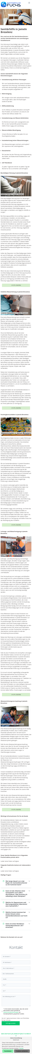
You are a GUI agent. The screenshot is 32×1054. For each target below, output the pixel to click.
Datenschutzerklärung (16, 1038)
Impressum (16, 1040)
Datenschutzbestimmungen (11, 1012)
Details (21, 1048)
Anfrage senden (11, 1023)
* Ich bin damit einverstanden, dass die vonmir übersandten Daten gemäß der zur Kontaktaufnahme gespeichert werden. (15, 1011)
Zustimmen (7, 1051)
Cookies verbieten (22, 1051)
